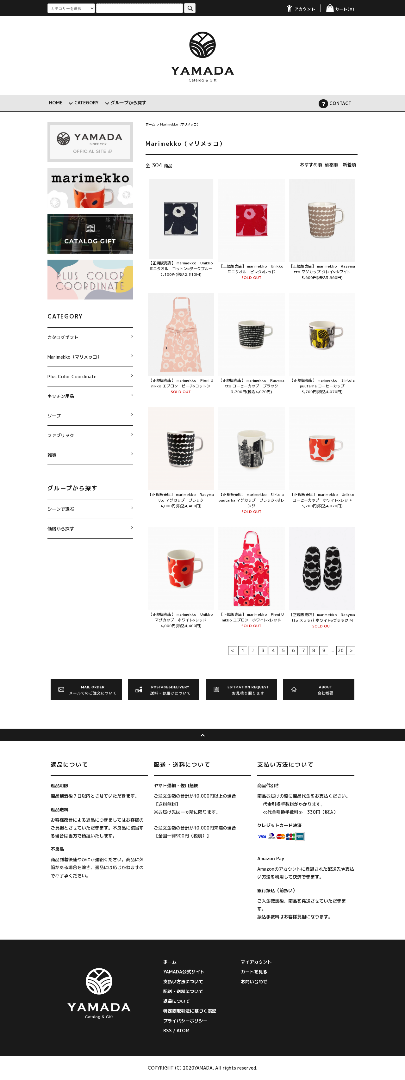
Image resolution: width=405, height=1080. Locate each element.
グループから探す (128, 103)
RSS (167, 1031)
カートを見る (254, 972)
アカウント (305, 9)
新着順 (349, 165)
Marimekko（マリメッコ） (180, 124)
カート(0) (344, 9)
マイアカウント (256, 962)
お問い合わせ (254, 981)
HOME (55, 103)
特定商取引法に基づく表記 (189, 1011)
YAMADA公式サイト (183, 972)
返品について (176, 1001)
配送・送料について (183, 991)
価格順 (331, 165)
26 (341, 650)
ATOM (183, 1031)
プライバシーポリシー (185, 1021)
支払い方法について (183, 981)
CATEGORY (86, 103)
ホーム (150, 124)
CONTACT (340, 103)
